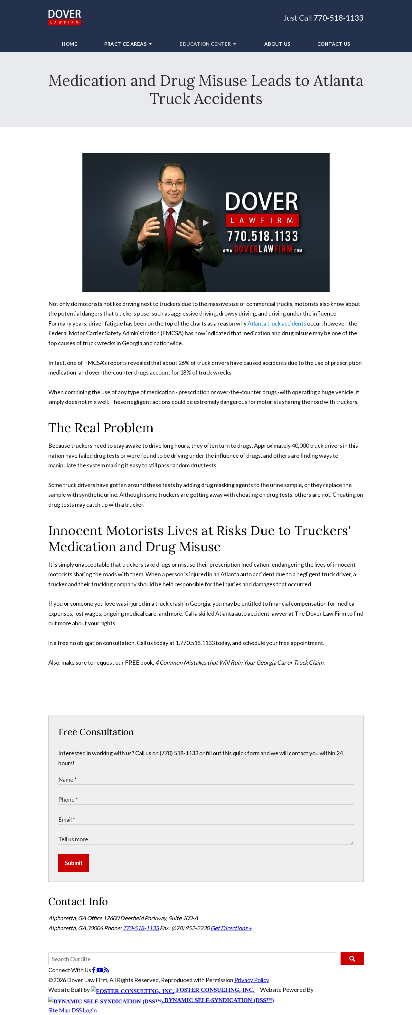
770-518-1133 (339, 17)
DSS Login (84, 1010)
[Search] (352, 958)
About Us (277, 44)
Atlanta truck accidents (277, 323)
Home (69, 44)
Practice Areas (125, 44)
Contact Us (333, 44)
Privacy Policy (251, 979)
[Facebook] (94, 969)
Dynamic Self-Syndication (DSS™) (218, 1000)
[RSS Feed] (106, 969)
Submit (74, 862)
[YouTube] (100, 969)
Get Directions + (231, 928)
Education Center (205, 44)
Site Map (59, 1010)
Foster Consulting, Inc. (214, 990)
